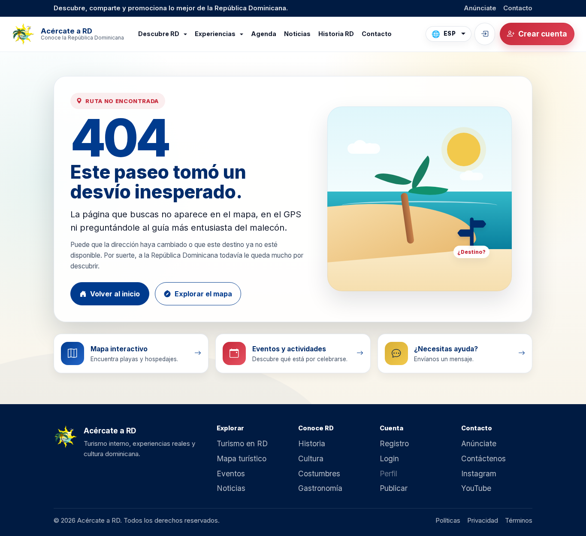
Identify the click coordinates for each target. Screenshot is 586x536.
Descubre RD (159, 33)
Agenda (263, 33)
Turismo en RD (242, 443)
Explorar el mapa (203, 293)
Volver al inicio (115, 293)
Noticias (297, 33)
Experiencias (216, 33)
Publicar (394, 488)
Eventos (231, 473)
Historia (311, 443)
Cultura (310, 458)
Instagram (478, 473)
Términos (518, 520)
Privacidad (482, 520)
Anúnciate (480, 8)
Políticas (447, 520)
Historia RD (336, 33)
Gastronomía (320, 488)
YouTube (476, 488)
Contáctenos (483, 458)
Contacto (517, 8)
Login (389, 458)
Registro (394, 443)
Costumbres (319, 473)
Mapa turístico (241, 458)
